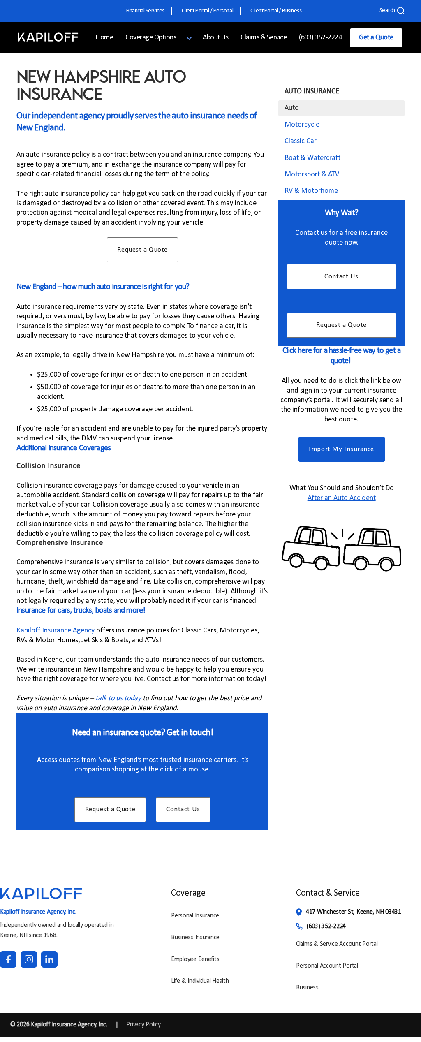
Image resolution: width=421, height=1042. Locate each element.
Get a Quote (376, 38)
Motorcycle (302, 125)
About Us (215, 38)
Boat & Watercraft (312, 158)
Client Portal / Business (275, 11)
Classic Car (301, 141)
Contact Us (183, 809)
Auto (292, 108)
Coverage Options (150, 38)
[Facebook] (8, 959)
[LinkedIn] (49, 959)
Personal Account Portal (327, 966)
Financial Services (145, 11)
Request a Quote (142, 249)
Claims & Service (264, 38)
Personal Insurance (195, 915)
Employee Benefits (195, 959)
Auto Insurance (312, 91)
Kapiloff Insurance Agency (55, 630)
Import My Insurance (341, 449)
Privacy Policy (143, 1024)
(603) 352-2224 (320, 38)
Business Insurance (195, 937)
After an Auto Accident (342, 498)
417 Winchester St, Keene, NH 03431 (353, 912)
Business (307, 987)
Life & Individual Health (200, 981)
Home (104, 38)
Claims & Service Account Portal (337, 944)
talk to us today (118, 698)
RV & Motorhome (311, 191)
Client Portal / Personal (207, 11)
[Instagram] (29, 959)
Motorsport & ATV (312, 174)
